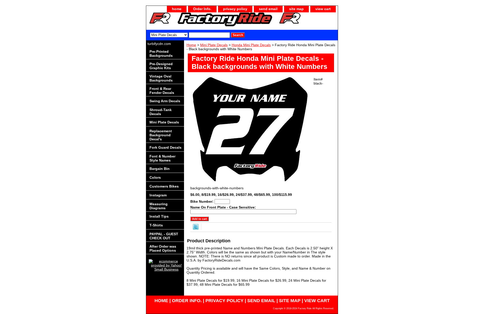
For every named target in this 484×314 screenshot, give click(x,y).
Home (191, 45)
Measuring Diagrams (158, 206)
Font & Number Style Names (162, 158)
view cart (323, 9)
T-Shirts (156, 225)
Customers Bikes (164, 186)
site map (296, 9)
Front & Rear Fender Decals (161, 91)
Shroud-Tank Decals (160, 112)
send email (268, 9)
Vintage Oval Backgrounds (161, 78)
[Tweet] (196, 228)
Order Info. (202, 9)
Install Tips (159, 216)
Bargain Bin (159, 169)
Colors (155, 177)
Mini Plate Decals (214, 45)
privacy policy (235, 9)
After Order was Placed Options (162, 248)
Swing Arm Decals (164, 101)
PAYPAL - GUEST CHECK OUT (163, 236)
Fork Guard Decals (165, 147)
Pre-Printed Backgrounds (161, 53)
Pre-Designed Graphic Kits (161, 66)
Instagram (158, 195)
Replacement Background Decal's (160, 135)
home (177, 9)
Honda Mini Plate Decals (251, 45)
